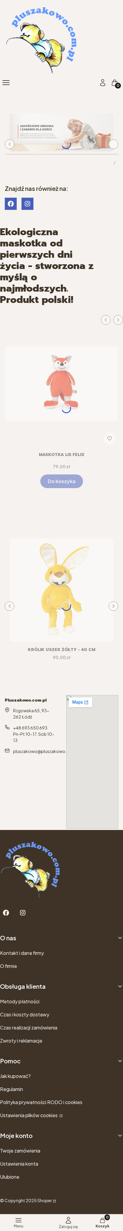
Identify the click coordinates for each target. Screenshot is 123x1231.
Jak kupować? (15, 1076)
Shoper (44, 1200)
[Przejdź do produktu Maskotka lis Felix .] (61, 381)
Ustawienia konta (19, 1164)
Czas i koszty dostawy (24, 1014)
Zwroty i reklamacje (21, 1040)
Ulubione (9, 1177)
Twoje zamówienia (20, 1150)
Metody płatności (19, 1001)
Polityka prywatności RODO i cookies (41, 1102)
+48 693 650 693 (30, 727)
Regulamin (11, 1089)
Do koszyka (62, 481)
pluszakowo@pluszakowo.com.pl (47, 751)
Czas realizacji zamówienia (28, 1027)
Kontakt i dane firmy (22, 953)
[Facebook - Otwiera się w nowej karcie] (11, 204)
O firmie (8, 966)
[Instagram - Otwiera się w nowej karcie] (27, 204)
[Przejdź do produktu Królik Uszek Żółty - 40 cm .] (61, 590)
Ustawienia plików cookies (29, 1115)
